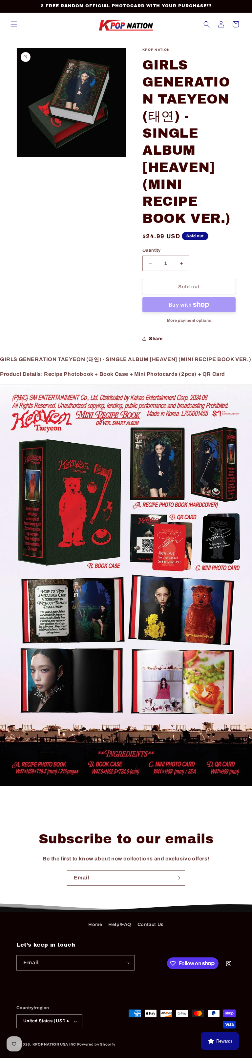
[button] (14, 24)
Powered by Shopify (96, 1044)
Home (95, 924)
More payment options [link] (189, 320)
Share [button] (156, 338)
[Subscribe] (177, 878)
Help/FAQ (119, 924)
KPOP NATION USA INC (54, 1044)
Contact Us (150, 924)
